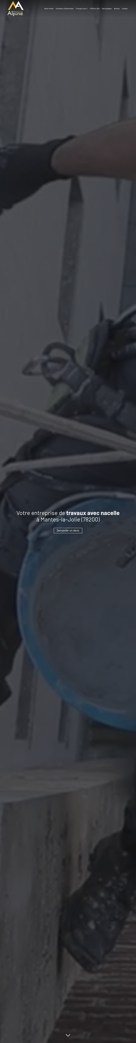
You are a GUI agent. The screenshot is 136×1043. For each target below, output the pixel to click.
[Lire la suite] (68, 1035)
